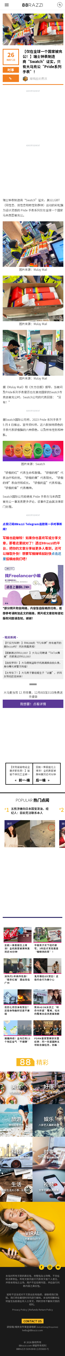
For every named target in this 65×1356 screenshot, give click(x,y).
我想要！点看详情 (33, 703)
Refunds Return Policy (41, 1309)
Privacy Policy (19, 1309)
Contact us (32, 1321)
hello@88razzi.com (32, 1330)
